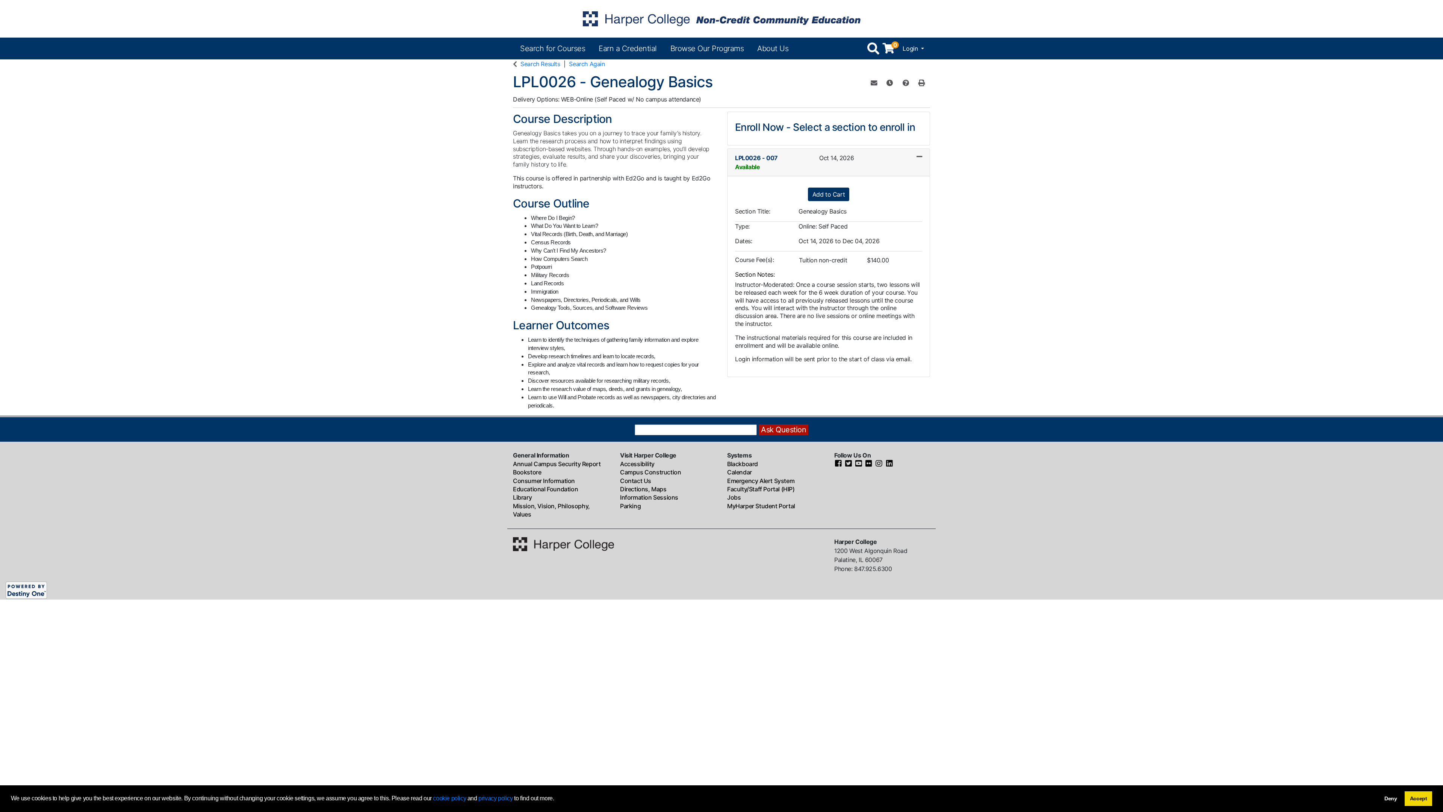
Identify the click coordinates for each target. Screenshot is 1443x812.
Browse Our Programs (707, 48)
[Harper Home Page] (563, 543)
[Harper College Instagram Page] (879, 464)
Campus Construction (650, 472)
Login (911, 48)
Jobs (734, 497)
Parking (630, 506)
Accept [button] (1418, 798)
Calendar (739, 472)
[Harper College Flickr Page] (868, 464)
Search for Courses (552, 48)
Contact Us (635, 481)
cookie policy (449, 798)
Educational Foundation (545, 489)
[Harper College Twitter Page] (848, 464)
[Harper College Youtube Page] (858, 464)
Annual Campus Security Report (556, 464)
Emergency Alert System (760, 481)
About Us (772, 48)
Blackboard (742, 464)
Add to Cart (828, 194)
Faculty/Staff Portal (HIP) (761, 489)
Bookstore (527, 472)
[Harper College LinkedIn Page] (889, 464)
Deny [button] (1390, 798)
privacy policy (495, 798)
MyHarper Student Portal (761, 506)
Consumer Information (544, 481)
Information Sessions (649, 497)
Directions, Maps (643, 489)
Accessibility (637, 464)
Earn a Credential (628, 48)
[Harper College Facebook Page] (838, 464)
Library (522, 497)
